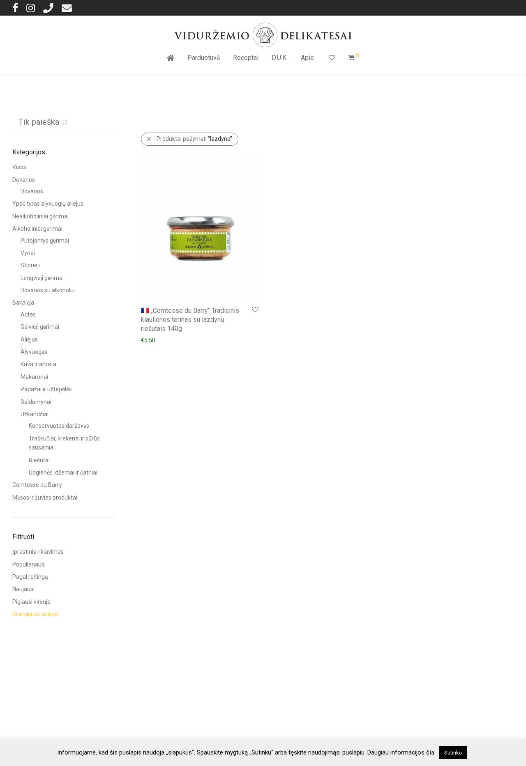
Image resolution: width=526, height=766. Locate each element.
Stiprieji (30, 265)
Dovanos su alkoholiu (48, 290)
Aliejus (29, 339)
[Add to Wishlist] (254, 309)
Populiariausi (29, 564)
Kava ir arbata (38, 364)
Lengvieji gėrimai (42, 278)
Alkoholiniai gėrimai (37, 228)
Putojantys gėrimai (45, 240)
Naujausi (23, 589)
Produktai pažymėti (194, 138)
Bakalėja (23, 302)
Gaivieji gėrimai (40, 326)
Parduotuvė (203, 58)
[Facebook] (15, 8)
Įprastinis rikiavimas (38, 551)
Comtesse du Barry (37, 485)
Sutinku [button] (453, 753)
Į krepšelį (148, 340)
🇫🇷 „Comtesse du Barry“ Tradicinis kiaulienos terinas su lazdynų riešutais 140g (190, 320)
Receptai (245, 58)
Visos (19, 167)
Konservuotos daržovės (59, 425)
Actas (28, 314)
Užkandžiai (34, 414)
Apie (307, 58)
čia (430, 752)
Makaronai (34, 377)
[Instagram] (30, 8)
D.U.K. (280, 58)
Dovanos (23, 180)
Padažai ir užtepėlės (46, 389)
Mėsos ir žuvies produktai (44, 497)
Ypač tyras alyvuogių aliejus (47, 203)
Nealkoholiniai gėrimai (40, 216)
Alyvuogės (34, 352)
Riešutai (39, 460)
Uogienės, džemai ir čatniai (63, 472)
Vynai (28, 253)
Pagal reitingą (30, 576)
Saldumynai (36, 402)
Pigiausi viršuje (31, 602)
